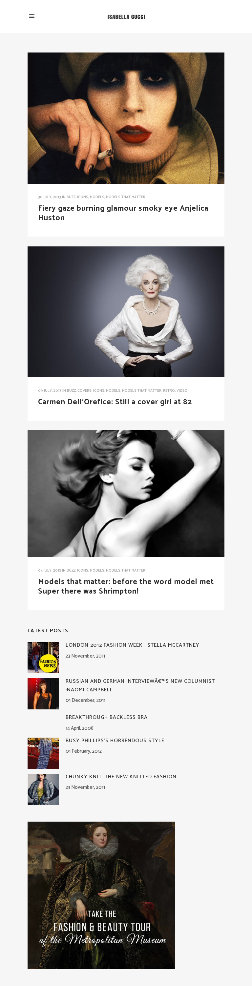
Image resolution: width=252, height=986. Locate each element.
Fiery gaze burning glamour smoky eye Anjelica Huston (123, 213)
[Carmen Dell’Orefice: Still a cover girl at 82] (126, 311)
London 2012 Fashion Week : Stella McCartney (133, 645)
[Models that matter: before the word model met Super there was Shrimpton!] (126, 493)
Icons (82, 197)
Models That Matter (125, 197)
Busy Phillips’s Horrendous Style (115, 740)
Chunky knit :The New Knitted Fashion (121, 776)
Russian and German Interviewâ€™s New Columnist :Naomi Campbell (140, 685)
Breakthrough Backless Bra (107, 717)
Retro (169, 391)
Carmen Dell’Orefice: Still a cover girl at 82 (115, 402)
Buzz (71, 197)
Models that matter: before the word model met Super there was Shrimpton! (126, 587)
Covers (84, 391)
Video (182, 391)
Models (97, 197)
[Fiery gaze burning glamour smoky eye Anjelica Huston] (126, 118)
